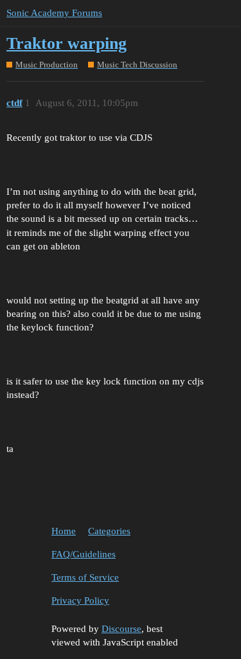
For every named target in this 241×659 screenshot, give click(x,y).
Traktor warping (66, 43)
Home (63, 531)
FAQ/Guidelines (83, 554)
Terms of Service (85, 577)
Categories (109, 531)
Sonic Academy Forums (54, 13)
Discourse (121, 629)
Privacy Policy (80, 600)
